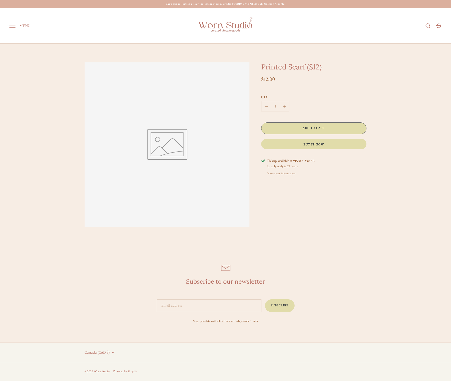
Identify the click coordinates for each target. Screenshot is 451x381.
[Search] (428, 26)
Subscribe (279, 306)
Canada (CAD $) (97, 352)
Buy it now (313, 145)
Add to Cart (314, 128)
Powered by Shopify (125, 371)
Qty (264, 97)
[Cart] (439, 26)
